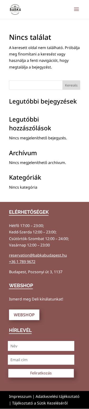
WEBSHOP (24, 315)
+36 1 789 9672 (22, 261)
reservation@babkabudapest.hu (38, 255)
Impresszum (20, 396)
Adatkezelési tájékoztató (58, 396)
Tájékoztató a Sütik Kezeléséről (40, 403)
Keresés (71, 85)
